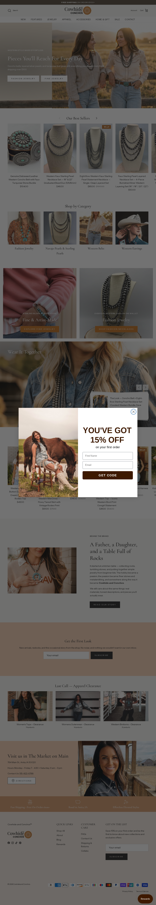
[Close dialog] (133, 411)
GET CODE (108, 475)
